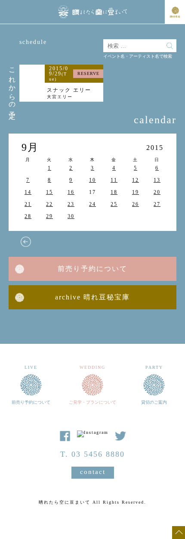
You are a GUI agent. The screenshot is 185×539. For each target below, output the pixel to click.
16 (71, 192)
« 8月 (26, 242)
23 (71, 204)
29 (49, 216)
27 (157, 204)
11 (114, 180)
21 (28, 204)
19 (135, 192)
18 (114, 192)
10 (92, 180)
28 (28, 216)
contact (92, 471)
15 (49, 192)
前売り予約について (92, 268)
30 (71, 216)
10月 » (133, 242)
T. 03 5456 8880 (92, 454)
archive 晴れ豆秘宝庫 (92, 297)
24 (92, 204)
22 (49, 204)
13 (157, 180)
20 (157, 192)
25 (114, 204)
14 (28, 192)
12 (135, 180)
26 (135, 204)
